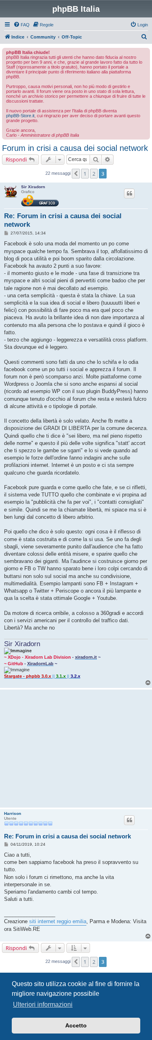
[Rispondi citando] (129, 193)
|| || (42, 676)
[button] (76, 173)
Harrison (12, 813)
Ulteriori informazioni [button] (43, 1004)
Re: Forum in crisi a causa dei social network (63, 220)
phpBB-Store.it (20, 115)
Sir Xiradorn (33, 187)
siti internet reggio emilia (57, 921)
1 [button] (84, 173)
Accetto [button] (76, 1025)
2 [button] (93, 173)
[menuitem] (21, 25)
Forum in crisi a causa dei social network (75, 148)
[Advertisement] (76, 748)
